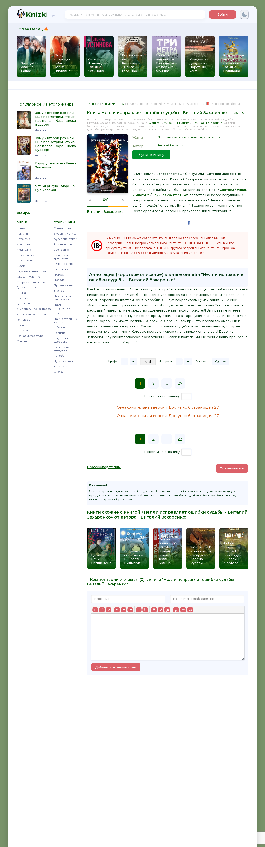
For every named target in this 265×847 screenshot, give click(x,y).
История (60, 274)
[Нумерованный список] (145, 609)
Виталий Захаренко (105, 211)
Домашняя (24, 303)
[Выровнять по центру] (123, 609)
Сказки (21, 265)
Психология (25, 260)
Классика (23, 244)
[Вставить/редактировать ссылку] (160, 609)
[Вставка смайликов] (154, 609)
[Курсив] (102, 609)
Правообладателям (104, 467)
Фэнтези (23, 341)
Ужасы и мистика (29, 276)
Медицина (24, 249)
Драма (21, 292)
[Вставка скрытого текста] (190, 609)
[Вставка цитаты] (176, 609)
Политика (23, 330)
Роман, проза (63, 244)
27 (180, 383)
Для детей (61, 269)
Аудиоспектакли (65, 239)
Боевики (23, 228)
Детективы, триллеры (62, 256)
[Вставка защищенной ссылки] (167, 609)
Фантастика (62, 228)
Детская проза (27, 287)
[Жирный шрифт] (95, 609)
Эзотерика (61, 249)
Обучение (61, 327)
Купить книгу (151, 154)
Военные (23, 325)
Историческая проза (31, 314)
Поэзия (59, 280)
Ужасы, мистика (65, 233)
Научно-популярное (62, 306)
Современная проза (31, 282)
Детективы (24, 239)
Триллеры (24, 319)
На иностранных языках (65, 320)
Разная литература (30, 335)
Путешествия (63, 361)
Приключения (63, 285)
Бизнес (59, 290)
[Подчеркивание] (108, 609)
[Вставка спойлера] (183, 609)
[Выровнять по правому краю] (130, 609)
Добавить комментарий (115, 667)
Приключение (26, 255)
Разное (59, 313)
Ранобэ (59, 355)
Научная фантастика (31, 271)
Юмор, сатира (64, 263)
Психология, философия (62, 297)
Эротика (22, 298)
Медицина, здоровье (61, 340)
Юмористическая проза (34, 308)
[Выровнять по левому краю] (117, 609)
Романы (22, 233)
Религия (59, 332)
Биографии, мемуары (62, 348)
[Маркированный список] (139, 609)
